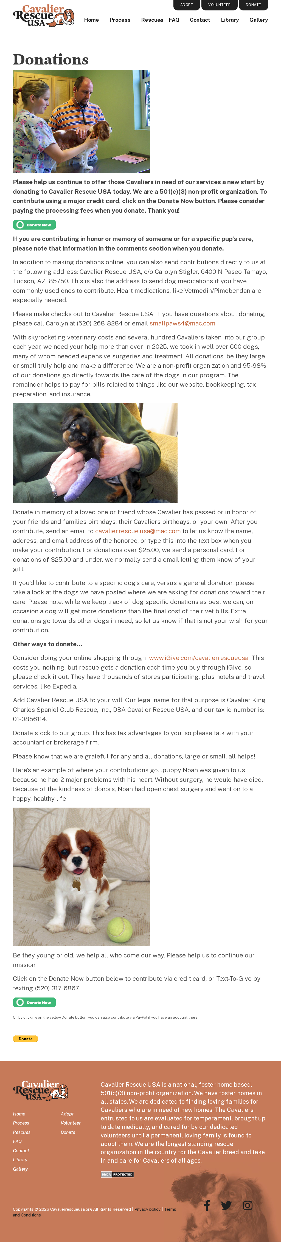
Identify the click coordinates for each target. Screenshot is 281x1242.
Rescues (21, 1132)
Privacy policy (147, 1209)
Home (91, 20)
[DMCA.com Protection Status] (117, 1174)
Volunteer (71, 1123)
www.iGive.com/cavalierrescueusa (198, 657)
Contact (200, 20)
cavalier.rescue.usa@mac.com (138, 531)
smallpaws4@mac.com (182, 323)
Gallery (258, 20)
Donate (68, 1132)
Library (230, 20)
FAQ (174, 20)
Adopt (67, 1114)
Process (120, 20)
